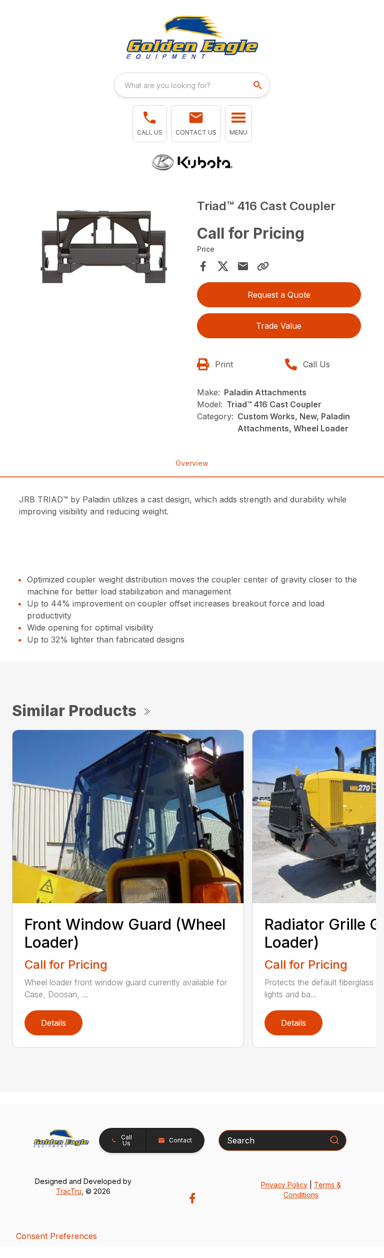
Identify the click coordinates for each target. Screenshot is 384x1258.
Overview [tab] (192, 463)
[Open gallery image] (105, 247)
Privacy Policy (284, 1184)
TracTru (69, 1191)
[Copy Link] (263, 266)
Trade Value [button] (279, 326)
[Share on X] (223, 266)
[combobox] (192, 85)
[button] (149, 123)
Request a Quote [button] (279, 295)
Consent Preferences (56, 1236)
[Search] (335, 1140)
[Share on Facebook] (203, 266)
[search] (259, 85)
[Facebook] (192, 1198)
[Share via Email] (243, 266)
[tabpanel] (105, 249)
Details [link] (53, 1023)
